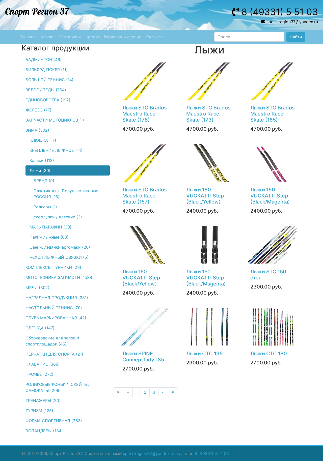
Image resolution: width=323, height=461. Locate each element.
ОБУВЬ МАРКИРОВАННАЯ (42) (55, 317)
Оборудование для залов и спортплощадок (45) (52, 341)
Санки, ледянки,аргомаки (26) (60, 247)
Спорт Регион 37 (37, 12)
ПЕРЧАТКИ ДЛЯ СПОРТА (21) (54, 354)
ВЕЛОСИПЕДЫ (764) (45, 89)
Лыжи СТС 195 (204, 354)
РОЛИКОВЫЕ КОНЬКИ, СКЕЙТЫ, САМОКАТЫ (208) (57, 387)
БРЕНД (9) (44, 180)
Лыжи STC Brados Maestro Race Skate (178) (144, 114)
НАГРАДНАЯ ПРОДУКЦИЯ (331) (56, 297)
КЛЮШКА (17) (43, 140)
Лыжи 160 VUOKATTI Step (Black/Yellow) (205, 196)
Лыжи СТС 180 (268, 354)
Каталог (47, 36)
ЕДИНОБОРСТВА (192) (47, 99)
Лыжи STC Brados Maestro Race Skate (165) (272, 114)
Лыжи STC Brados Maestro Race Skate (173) (208, 114)
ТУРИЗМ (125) (39, 410)
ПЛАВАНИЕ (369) (42, 364)
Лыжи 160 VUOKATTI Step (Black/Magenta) (270, 196)
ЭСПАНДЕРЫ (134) (44, 430)
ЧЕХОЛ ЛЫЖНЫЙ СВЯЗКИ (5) (59, 257)
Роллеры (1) (45, 206)
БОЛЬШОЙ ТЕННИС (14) (49, 79)
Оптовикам (70, 36)
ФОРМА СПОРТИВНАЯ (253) (53, 420)
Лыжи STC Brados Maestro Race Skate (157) (144, 196)
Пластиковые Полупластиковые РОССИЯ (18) (66, 193)
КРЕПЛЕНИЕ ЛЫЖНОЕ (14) (56, 150)
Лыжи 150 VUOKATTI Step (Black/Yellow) (141, 278)
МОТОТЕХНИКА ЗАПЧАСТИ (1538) (59, 277)
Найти (296, 36)
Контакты (154, 36)
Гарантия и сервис (122, 36)
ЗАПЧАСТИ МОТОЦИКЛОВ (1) (54, 120)
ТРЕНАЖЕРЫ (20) (43, 400)
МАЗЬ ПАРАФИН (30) (50, 226)
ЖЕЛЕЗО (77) (38, 109)
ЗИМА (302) (37, 130)
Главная (28, 36)
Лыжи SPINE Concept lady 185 (143, 357)
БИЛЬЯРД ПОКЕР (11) (46, 69)
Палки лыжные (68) (49, 237)
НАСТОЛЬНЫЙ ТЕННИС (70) (53, 307)
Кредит (93, 36)
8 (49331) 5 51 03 (212, 453)
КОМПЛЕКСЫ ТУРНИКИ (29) (53, 267)
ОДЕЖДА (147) (40, 327)
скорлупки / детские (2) (58, 216)
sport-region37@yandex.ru (148, 453)
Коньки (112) (42, 160)
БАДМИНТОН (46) (43, 59)
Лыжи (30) (40, 170)
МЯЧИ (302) (37, 287)
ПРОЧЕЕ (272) (39, 374)
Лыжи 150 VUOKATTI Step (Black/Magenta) (206, 278)
